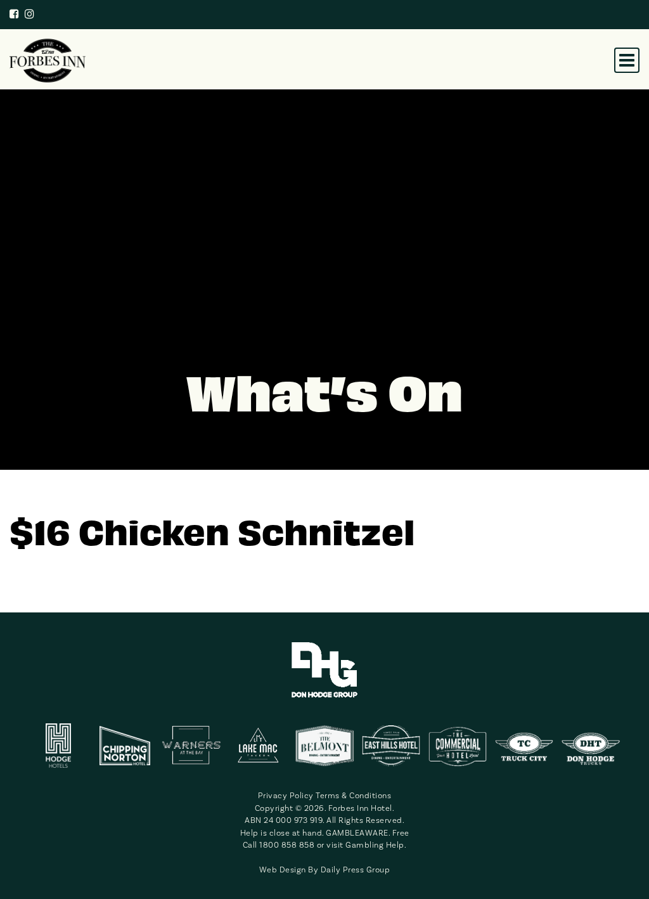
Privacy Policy (286, 796)
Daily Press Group (355, 870)
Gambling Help (374, 845)
